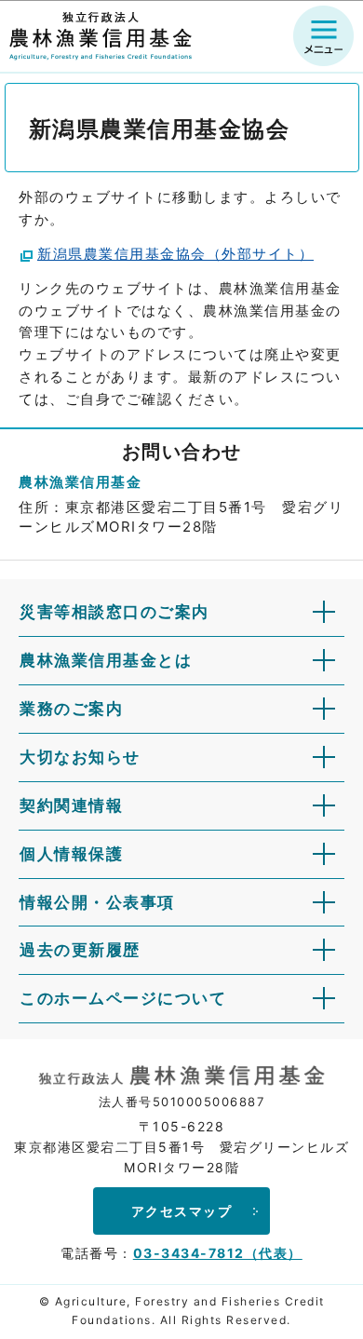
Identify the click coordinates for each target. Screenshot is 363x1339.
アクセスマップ (182, 1211)
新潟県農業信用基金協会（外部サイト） (175, 254)
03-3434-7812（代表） (217, 1253)
